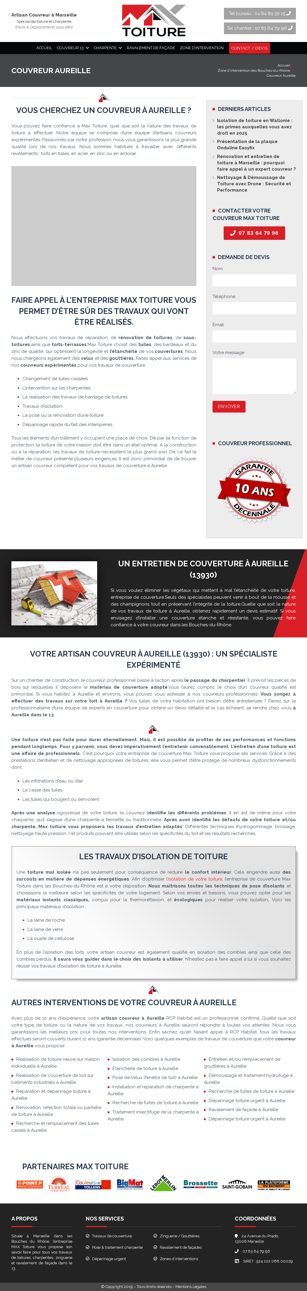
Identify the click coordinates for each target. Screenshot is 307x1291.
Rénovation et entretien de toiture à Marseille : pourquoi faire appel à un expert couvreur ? (256, 163)
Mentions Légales (190, 1286)
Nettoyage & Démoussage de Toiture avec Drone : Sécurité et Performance (254, 184)
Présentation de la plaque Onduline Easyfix (247, 145)
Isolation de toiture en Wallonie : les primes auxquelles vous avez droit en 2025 (254, 127)
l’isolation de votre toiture (194, 879)
